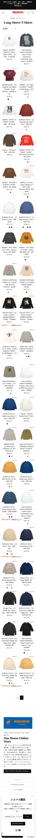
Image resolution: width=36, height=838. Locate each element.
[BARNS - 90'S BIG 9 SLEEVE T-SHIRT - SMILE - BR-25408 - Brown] (10, 192)
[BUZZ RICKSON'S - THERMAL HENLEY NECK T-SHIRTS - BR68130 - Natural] (25, 456)
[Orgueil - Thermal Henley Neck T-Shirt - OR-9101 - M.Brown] (29, 424)
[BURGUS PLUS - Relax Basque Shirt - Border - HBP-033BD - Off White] (7, 517)
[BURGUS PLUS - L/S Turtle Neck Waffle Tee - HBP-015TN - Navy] (9, 683)
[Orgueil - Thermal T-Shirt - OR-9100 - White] (7, 157)
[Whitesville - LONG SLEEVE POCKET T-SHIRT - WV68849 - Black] (29, 356)
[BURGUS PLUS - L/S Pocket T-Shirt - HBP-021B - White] (7, 227)
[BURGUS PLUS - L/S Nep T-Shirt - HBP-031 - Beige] (9, 554)
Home (12, 18)
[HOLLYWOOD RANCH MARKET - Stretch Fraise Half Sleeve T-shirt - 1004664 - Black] (24, 653)
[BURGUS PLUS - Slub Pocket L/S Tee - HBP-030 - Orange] (11, 486)
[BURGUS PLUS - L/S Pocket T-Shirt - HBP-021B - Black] (11, 227)
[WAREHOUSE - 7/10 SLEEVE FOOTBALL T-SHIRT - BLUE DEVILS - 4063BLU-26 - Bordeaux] (10, 99)
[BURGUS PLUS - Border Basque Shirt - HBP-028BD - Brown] (7, 588)
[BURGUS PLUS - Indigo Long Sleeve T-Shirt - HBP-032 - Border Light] (11, 424)
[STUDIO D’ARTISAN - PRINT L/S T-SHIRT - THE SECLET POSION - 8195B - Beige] (10, 292)
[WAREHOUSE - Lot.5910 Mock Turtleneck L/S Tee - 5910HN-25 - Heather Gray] (11, 456)
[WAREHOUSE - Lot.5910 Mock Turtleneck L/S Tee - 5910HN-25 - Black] (9, 456)
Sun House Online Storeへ (17, 771)
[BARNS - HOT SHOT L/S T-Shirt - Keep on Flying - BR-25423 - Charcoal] (10, 257)
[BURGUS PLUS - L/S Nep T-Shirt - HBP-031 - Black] (7, 554)
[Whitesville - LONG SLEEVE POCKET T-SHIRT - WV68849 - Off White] (24, 356)
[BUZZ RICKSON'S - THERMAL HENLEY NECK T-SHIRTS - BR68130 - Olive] (27, 456)
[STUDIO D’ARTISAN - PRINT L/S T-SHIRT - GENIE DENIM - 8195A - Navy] (26, 292)
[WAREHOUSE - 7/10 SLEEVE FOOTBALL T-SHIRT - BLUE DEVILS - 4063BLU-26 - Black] (8, 99)
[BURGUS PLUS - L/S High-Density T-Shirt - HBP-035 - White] (25, 227)
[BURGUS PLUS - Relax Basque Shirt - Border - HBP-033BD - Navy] (11, 517)
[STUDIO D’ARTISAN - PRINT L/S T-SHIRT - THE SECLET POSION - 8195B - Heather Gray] (8, 292)
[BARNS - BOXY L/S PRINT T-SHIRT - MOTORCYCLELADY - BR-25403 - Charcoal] (25, 162)
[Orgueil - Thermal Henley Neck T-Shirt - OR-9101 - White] (24, 424)
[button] (31, 837)
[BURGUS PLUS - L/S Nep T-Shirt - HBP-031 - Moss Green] (11, 554)
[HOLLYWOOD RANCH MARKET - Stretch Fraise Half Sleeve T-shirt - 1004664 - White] (26, 653)
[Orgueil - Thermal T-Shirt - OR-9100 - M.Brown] (11, 157)
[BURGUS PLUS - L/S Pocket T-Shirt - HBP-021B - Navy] (9, 227)
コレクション (20, 18)
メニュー (17, 779)
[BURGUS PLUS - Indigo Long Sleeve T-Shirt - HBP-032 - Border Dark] (9, 424)
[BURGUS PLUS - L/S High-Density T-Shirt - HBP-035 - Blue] (23, 227)
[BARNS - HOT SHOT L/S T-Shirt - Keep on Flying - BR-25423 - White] (8, 257)
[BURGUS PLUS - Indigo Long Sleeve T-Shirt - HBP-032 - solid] (24, 486)
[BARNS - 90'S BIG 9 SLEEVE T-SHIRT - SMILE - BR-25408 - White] (8, 192)
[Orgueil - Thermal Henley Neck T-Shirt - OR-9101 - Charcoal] (26, 424)
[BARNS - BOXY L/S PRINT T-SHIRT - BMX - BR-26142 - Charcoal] (10, 129)
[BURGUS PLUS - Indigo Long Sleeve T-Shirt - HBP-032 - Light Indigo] (7, 424)
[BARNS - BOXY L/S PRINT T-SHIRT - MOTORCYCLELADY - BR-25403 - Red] (27, 162)
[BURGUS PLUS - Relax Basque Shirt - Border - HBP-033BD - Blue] (9, 517)
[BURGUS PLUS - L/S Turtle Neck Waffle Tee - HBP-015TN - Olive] (11, 683)
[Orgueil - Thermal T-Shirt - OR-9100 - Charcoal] (9, 157)
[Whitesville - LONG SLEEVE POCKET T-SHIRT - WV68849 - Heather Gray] (26, 356)
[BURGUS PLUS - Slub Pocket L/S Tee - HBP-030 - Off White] (7, 486)
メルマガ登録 (17, 789)
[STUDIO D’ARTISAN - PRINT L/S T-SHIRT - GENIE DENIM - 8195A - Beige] (29, 292)
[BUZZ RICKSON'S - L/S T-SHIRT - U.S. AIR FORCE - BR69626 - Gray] (10, 393)
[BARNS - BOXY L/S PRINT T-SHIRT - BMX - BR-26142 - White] (8, 129)
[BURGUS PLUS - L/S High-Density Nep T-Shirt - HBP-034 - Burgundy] (29, 129)
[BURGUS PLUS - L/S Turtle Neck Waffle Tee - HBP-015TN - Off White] (7, 683)
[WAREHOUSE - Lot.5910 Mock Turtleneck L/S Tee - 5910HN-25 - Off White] (7, 456)
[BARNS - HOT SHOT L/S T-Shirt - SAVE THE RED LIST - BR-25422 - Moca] (27, 259)
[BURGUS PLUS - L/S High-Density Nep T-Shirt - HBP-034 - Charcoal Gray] (26, 129)
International (17, 784)
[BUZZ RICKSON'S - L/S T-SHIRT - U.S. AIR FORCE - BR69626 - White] (8, 393)
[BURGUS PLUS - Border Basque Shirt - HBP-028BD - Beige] (9, 588)
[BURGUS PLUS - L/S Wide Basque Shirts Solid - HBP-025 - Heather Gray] (25, 683)
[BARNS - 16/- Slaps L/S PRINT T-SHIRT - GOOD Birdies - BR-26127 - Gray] (27, 97)
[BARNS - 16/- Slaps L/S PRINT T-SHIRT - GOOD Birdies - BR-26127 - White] (25, 97)
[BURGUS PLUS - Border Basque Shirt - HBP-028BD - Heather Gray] (11, 588)
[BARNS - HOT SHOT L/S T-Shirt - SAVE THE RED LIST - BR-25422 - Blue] (25, 259)
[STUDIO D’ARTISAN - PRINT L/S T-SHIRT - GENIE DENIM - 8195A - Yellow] (24, 292)
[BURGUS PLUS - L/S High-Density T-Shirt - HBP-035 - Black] (27, 227)
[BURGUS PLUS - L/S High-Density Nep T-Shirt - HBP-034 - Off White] (24, 129)
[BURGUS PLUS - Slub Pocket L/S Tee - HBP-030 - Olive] (9, 486)
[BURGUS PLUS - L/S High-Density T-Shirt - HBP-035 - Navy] (30, 227)
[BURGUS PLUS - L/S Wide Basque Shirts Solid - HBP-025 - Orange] (27, 683)
